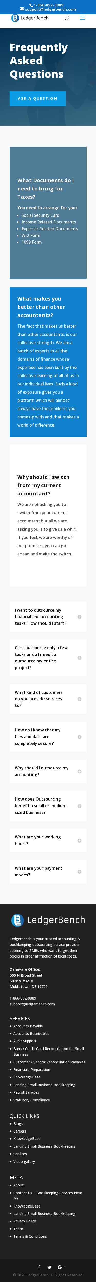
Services (20, 1153)
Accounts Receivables (31, 1033)
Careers (19, 1131)
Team (18, 1228)
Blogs (18, 1123)
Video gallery (24, 1161)
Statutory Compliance (31, 1099)
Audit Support (24, 1040)
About (18, 1185)
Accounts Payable (28, 1025)
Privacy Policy (24, 1221)
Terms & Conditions (30, 1236)
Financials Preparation (31, 1069)
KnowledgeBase (26, 1077)
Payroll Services (26, 1092)
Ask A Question (37, 98)
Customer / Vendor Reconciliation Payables (49, 1062)
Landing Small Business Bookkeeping (44, 1084)
